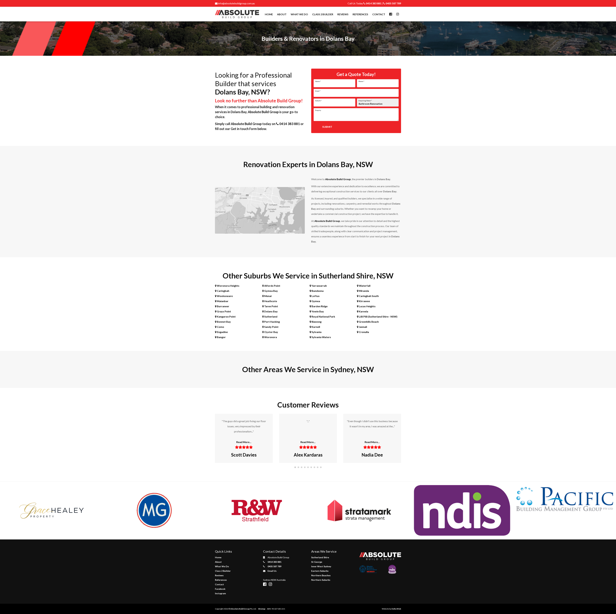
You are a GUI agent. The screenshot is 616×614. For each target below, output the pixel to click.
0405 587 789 (393, 3)
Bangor (221, 337)
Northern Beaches (321, 575)
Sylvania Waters (321, 337)
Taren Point (271, 306)
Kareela (363, 311)
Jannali (362, 326)
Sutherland (270, 316)
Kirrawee (364, 301)
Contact (378, 14)
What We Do (299, 14)
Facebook (220, 588)
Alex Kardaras (244, 454)
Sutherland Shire (320, 557)
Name (318, 81)
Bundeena (317, 290)
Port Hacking (272, 321)
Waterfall (364, 285)
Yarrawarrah (319, 285)
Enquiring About (365, 100)
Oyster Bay (271, 331)
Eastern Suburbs (320, 570)
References (360, 14)
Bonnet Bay (223, 321)
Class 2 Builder (322, 14)
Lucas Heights (367, 306)
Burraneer (222, 306)
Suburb (318, 100)
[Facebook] (390, 14)
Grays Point (223, 311)
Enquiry (318, 110)
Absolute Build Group (263, 112)
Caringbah (222, 290)
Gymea (315, 301)
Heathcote (270, 301)
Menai (268, 295)
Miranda (363, 290)
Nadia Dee (308, 454)
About (282, 14)
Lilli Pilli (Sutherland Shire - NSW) (377, 316)
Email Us (272, 570)
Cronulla (363, 331)
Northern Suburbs (320, 579)
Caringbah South (368, 295)
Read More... (243, 442)
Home (269, 14)
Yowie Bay (317, 311)
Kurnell (315, 326)
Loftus (315, 295)
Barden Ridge (319, 306)
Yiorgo (372, 454)
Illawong (316, 321)
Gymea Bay (271, 290)
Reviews (342, 14)
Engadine (222, 331)
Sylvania (316, 331)
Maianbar (222, 301)
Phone (361, 81)
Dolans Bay (271, 311)
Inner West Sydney (321, 566)
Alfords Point (272, 285)
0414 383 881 (373, 3)
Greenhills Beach (368, 321)
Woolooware (224, 295)
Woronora (270, 337)
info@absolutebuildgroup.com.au (236, 3)
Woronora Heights (227, 285)
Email (318, 91)
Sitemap (261, 609)
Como (220, 326)
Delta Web (396, 609)
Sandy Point (271, 326)
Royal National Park (323, 316)
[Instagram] (397, 14)
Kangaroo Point (226, 316)
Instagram (220, 593)
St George (316, 561)
